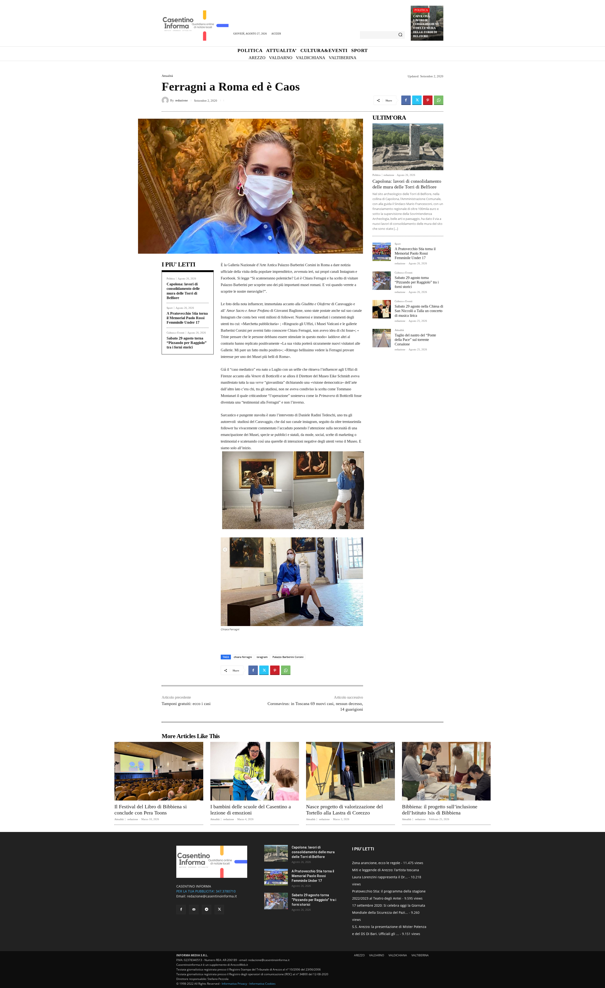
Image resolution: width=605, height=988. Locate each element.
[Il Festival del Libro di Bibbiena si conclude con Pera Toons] (158, 771)
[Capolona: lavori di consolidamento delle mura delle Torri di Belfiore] (407, 146)
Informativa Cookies (262, 984)
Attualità (167, 75)
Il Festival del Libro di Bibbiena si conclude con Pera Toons (150, 810)
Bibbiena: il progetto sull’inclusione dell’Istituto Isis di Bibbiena (439, 810)
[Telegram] (206, 909)
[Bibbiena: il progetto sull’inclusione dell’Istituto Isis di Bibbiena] (446, 771)
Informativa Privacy (234, 984)
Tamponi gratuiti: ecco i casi (186, 703)
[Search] (400, 35)
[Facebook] (406, 100)
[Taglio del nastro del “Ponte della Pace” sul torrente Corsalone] (381, 338)
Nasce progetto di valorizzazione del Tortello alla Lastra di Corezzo (344, 810)
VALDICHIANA (398, 955)
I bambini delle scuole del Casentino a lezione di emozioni (250, 810)
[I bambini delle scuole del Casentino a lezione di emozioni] (254, 771)
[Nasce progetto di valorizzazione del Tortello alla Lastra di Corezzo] (350, 771)
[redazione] (166, 100)
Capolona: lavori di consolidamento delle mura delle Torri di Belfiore (426, 26)
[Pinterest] (427, 100)
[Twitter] (417, 100)
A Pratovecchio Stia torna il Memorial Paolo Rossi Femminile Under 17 (187, 317)
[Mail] (194, 909)
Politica (421, 10)
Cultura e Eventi (175, 332)
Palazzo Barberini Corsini (287, 657)
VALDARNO (376, 955)
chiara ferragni (243, 657)
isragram (262, 657)
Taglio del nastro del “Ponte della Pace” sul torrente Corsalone (415, 339)
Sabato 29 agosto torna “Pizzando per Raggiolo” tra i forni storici (187, 342)
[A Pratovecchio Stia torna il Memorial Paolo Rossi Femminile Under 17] (381, 252)
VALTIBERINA (420, 955)
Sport (170, 308)
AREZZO (359, 955)
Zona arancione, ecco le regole (376, 863)
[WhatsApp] (438, 100)
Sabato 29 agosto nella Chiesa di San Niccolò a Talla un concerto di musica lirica (419, 310)
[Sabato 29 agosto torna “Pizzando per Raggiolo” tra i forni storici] (381, 280)
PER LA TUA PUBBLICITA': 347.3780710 (206, 891)
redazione (181, 100)
